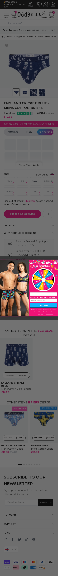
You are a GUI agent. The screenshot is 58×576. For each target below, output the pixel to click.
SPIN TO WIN (43, 305)
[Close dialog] (56, 261)
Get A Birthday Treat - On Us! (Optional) (42, 297)
